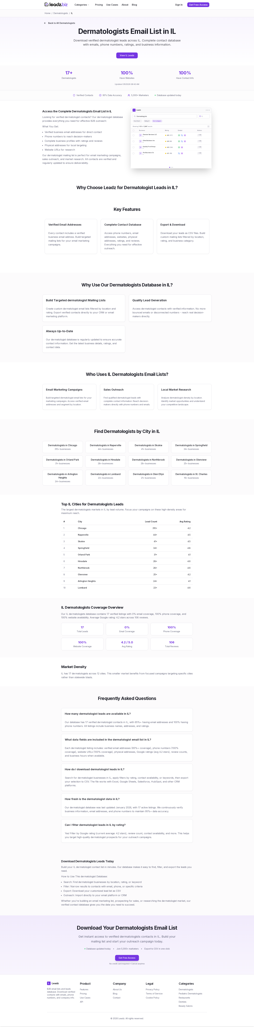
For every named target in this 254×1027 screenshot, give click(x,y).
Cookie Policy (152, 997)
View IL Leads (127, 55)
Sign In (179, 4)
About (125, 4)
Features (84, 989)
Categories (81, 4)
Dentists (182, 1002)
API (81, 1002)
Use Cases (112, 4)
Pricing (99, 4)
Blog (134, 4)
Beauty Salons (186, 1006)
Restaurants (184, 997)
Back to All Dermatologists (61, 23)
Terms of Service (154, 993)
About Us (117, 989)
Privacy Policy (152, 989)
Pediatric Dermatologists (190, 993)
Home (47, 13)
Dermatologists (61, 13)
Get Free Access (127, 958)
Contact (116, 997)
